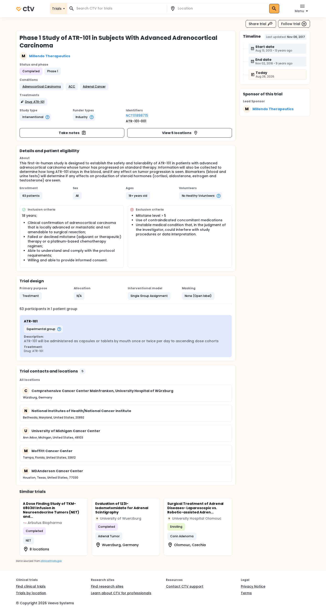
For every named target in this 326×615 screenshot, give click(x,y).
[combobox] (119, 8)
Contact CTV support (184, 586)
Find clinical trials (31, 586)
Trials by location (31, 593)
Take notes (69, 132)
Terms (246, 593)
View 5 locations (176, 132)
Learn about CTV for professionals (121, 593)
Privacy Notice (253, 586)
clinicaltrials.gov (51, 561)
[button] (42, 86)
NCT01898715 (137, 115)
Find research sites (107, 586)
